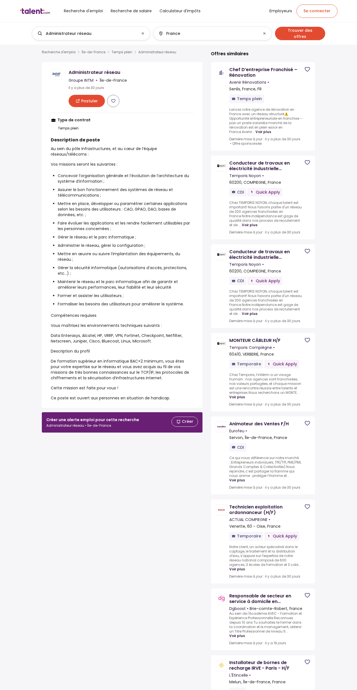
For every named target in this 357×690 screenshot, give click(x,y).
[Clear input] (142, 33)
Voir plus (263, 131)
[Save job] (113, 101)
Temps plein (122, 52)
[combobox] (91, 33)
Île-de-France (93, 52)
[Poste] (86, 33)
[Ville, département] (207, 33)
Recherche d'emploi (59, 52)
